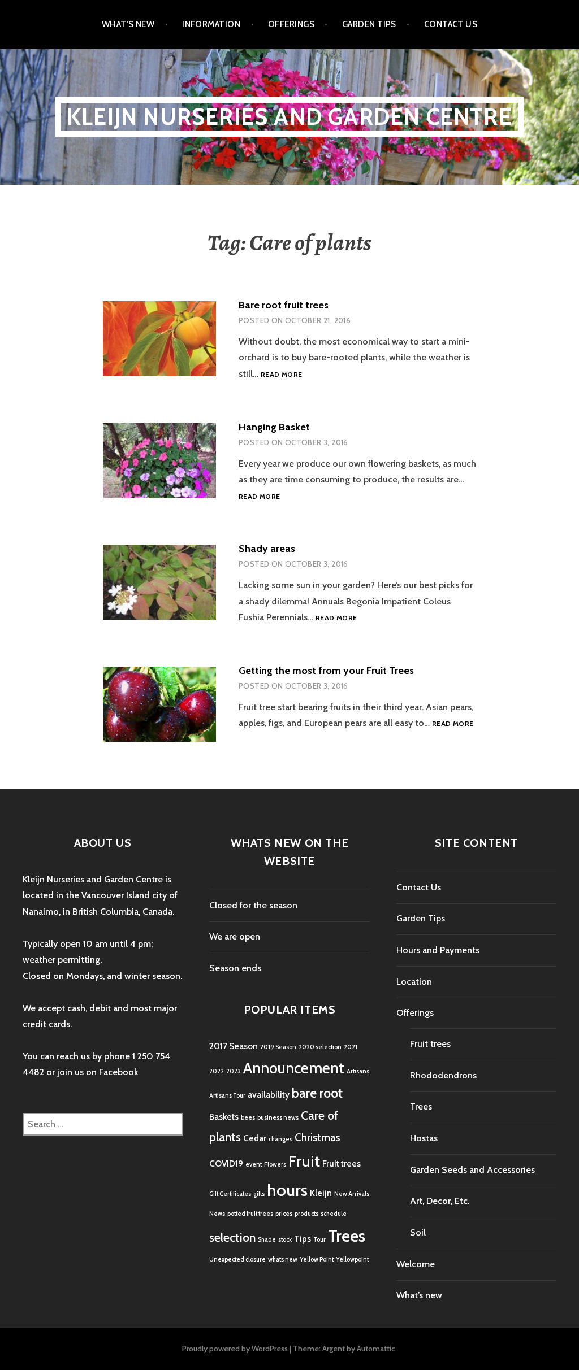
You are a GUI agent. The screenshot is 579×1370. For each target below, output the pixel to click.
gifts (259, 1194)
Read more (281, 375)
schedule (334, 1213)
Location (414, 981)
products (306, 1213)
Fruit (304, 1161)
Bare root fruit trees (284, 305)
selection (232, 1237)
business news (278, 1117)
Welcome (415, 1264)
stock (285, 1239)
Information (211, 24)
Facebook (119, 1072)
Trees (346, 1236)
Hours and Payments (437, 950)
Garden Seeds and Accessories (472, 1169)
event (253, 1164)
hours (287, 1190)
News (217, 1213)
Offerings (291, 24)
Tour (319, 1239)
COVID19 (226, 1163)
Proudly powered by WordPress (235, 1348)
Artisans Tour (227, 1095)
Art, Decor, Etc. (439, 1200)
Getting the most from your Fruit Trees (326, 670)
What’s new (128, 24)
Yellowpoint (352, 1259)
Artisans (358, 1071)
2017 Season (233, 1046)
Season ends (235, 968)
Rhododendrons (443, 1075)
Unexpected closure (237, 1259)
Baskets (224, 1116)
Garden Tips (369, 24)
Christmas (317, 1137)
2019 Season (278, 1047)
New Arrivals (351, 1194)
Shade (267, 1239)
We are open (234, 936)
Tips (302, 1238)
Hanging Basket (274, 427)
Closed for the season (253, 905)
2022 (216, 1071)
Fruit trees (341, 1163)
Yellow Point (317, 1259)
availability (269, 1094)
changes (280, 1139)
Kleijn (321, 1193)
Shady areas (267, 548)
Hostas (424, 1138)
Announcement (293, 1068)
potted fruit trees (250, 1213)
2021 (350, 1047)
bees (248, 1117)
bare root (317, 1093)
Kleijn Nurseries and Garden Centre (289, 117)
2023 (233, 1071)
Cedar (254, 1138)
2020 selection (320, 1047)
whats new (282, 1259)
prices (283, 1213)
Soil (418, 1232)
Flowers (275, 1164)
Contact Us (451, 24)
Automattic (376, 1348)
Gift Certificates (230, 1194)
